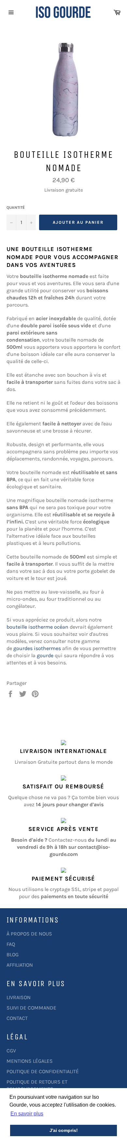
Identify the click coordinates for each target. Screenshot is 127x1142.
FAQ (11, 944)
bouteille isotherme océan (37, 627)
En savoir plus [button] (26, 1113)
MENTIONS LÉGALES (30, 1061)
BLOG (13, 954)
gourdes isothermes (37, 648)
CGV (11, 1051)
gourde (45, 655)
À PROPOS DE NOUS (29, 934)
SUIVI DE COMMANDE (31, 1008)
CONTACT (17, 1018)
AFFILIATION (20, 965)
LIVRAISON (19, 997)
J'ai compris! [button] (63, 1130)
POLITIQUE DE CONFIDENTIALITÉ (43, 1071)
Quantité (16, 207)
